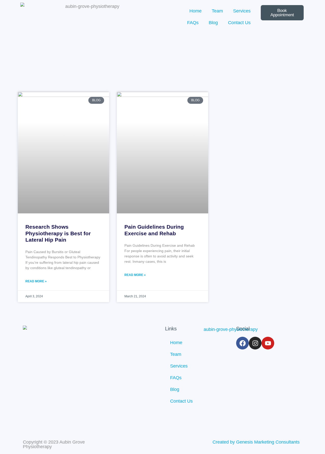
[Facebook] (242, 343)
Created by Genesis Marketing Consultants (256, 442)
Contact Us (239, 22)
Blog (213, 22)
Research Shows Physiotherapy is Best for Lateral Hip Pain (58, 233)
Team (217, 10)
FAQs (193, 22)
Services (242, 10)
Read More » (36, 281)
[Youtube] (268, 343)
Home (195, 10)
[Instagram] (255, 343)
